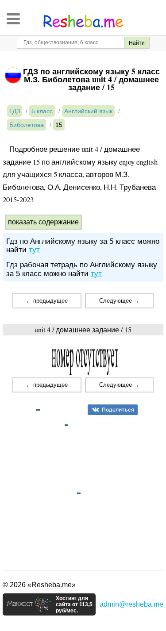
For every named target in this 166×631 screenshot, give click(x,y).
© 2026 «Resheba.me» (39, 585)
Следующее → (119, 300)
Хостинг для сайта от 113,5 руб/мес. (74, 604)
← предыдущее (47, 300)
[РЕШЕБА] (83, 21)
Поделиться (118, 409)
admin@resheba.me (131, 604)
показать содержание (43, 222)
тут (34, 250)
